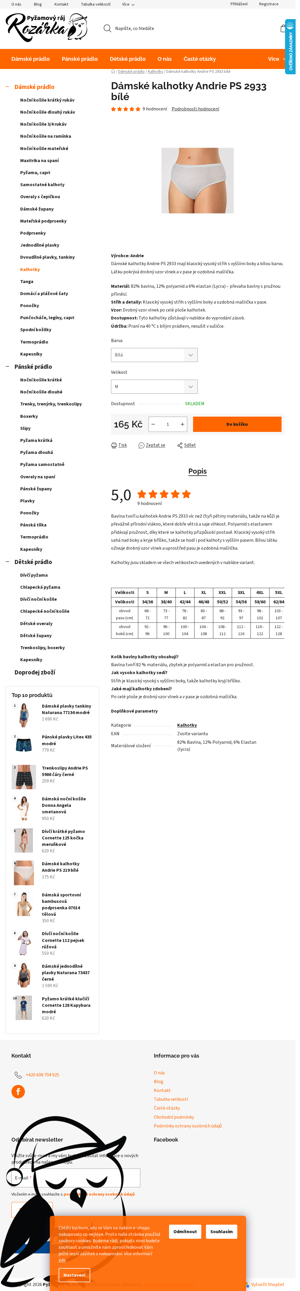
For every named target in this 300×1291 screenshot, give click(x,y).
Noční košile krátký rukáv (47, 100)
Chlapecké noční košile (44, 611)
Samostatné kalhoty (42, 184)
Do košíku (237, 424)
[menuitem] (31, 59)
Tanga (26, 281)
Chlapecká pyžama (40, 587)
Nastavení (74, 1275)
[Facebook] (18, 1091)
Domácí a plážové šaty (44, 293)
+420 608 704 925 (42, 1075)
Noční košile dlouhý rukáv (47, 112)
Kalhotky (30, 269)
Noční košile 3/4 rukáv (43, 124)
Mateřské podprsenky (43, 221)
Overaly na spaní (37, 477)
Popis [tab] (197, 471)
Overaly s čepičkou (40, 196)
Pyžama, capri (35, 172)
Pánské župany (36, 489)
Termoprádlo (34, 342)
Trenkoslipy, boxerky (42, 647)
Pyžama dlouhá (36, 452)
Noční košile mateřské (44, 148)
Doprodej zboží (34, 672)
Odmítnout (185, 1231)
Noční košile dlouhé (41, 392)
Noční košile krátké (41, 380)
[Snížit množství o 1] (153, 424)
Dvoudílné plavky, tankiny (47, 257)
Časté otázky (167, 1108)
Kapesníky (31, 354)
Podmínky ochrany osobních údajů (188, 1126)
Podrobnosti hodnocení (195, 109)
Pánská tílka (33, 525)
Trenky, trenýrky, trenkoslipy (51, 404)
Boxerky (29, 416)
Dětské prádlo (33, 562)
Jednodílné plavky (39, 245)
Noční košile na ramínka (45, 136)
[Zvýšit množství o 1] (182, 424)
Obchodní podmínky (174, 1117)
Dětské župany (36, 635)
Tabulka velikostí (95, 4)
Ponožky (29, 305)
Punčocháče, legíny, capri (47, 317)
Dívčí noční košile (38, 599)
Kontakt (61, 4)
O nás (16, 4)
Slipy (25, 428)
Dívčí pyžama (34, 575)
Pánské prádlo (33, 367)
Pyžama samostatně (42, 464)
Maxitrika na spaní (39, 160)
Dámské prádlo (34, 87)
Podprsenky (33, 233)
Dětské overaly (36, 623)
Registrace (269, 4)
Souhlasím (221, 1231)
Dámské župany (37, 209)
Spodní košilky (35, 329)
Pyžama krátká (36, 440)
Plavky (27, 501)
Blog (38, 4)
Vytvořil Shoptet (267, 1284)
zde (62, 1260)
